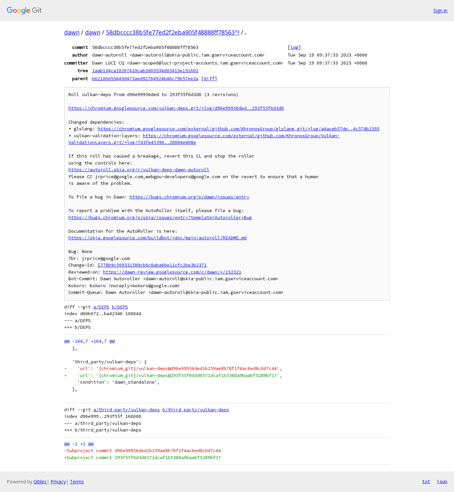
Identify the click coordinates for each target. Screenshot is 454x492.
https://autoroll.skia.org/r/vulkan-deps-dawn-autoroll (138, 170)
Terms (77, 481)
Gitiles (40, 481)
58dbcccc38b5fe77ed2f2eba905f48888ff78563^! (172, 32)
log (294, 47)
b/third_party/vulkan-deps (196, 410)
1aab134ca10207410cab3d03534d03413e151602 (145, 70)
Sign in (440, 10)
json (442, 481)
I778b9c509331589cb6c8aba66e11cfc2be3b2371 (152, 265)
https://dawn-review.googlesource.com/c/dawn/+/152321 (172, 272)
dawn (71, 32)
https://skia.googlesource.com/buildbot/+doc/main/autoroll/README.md (157, 238)
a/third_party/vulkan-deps (126, 410)
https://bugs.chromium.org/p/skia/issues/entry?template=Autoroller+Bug (160, 217)
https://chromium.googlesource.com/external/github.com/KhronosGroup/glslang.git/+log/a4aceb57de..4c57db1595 (239, 129)
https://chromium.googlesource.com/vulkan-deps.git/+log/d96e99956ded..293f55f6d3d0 (176, 108)
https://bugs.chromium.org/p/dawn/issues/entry (189, 197)
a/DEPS (101, 307)
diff (209, 78)
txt (426, 481)
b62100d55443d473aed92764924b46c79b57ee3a (145, 78)
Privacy (58, 481)
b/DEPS (120, 307)
